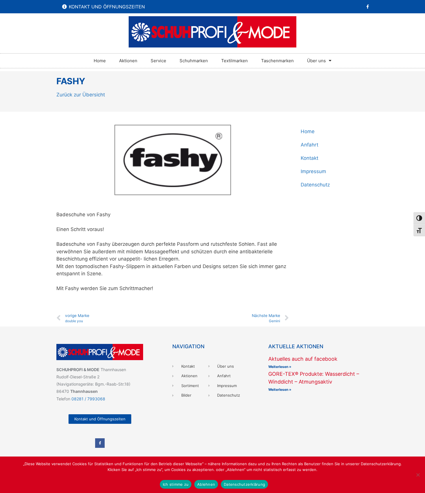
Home (100, 60)
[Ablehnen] (418, 475)
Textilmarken (234, 60)
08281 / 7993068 (88, 398)
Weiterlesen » (279, 366)
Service (158, 60)
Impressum (313, 171)
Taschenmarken (277, 60)
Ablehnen (206, 484)
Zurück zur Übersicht (80, 95)
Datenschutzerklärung (244, 484)
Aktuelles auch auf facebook (302, 359)
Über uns (316, 60)
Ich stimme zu (176, 484)
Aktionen (128, 60)
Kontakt (309, 158)
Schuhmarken (194, 60)
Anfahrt (309, 145)
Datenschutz (315, 185)
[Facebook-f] (367, 7)
